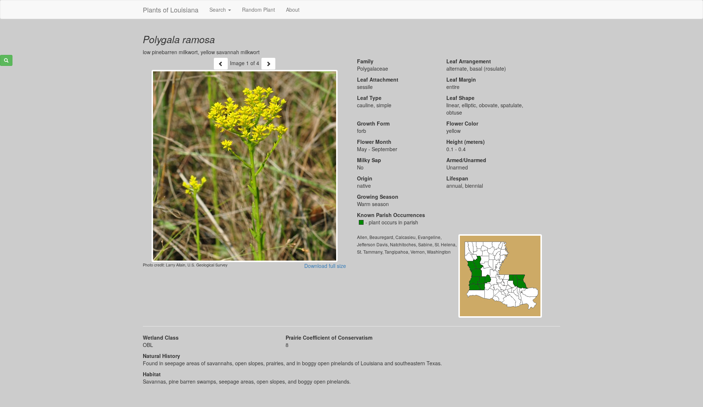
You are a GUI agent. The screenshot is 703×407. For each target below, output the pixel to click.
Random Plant (258, 9)
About (293, 9)
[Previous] (220, 63)
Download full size (325, 265)
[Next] (268, 63)
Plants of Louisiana (170, 9)
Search (218, 9)
